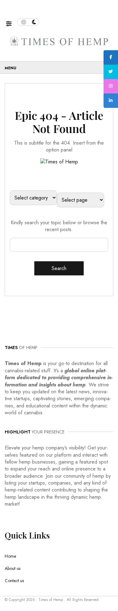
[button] (11, 22)
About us (12, 568)
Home (10, 556)
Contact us (14, 580)
